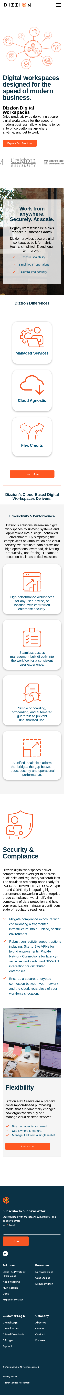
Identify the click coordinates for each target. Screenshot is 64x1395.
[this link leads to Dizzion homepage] (17, 5)
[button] (58, 5)
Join (16, 1241)
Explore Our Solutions (19, 143)
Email (11, 1225)
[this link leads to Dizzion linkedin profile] (5, 1253)
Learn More (32, 474)
